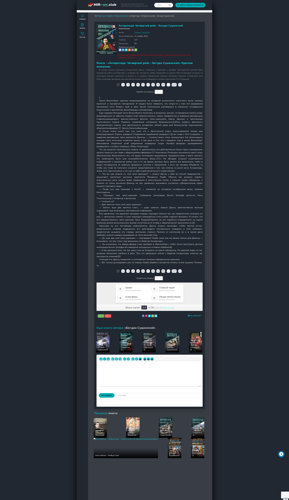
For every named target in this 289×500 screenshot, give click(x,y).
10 (163, 84)
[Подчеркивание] (108, 358)
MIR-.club (105, 4)
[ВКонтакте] (123, 50)
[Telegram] (120, 50)
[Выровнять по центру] (116, 358)
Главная (82, 19)
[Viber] (132, 50)
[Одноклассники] (129, 50)
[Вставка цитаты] (144, 358)
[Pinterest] (146, 316)
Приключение (124, 29)
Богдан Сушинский (142, 32)
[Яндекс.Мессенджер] (126, 50)
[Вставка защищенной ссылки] (140, 358)
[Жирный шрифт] (101, 358)
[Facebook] (143, 316)
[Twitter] (149, 316)
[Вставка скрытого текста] (152, 358)
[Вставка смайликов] (133, 358)
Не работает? (196, 315)
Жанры (82, 28)
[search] (169, 5)
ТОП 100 (82, 37)
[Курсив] (104, 358)
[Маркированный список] (124, 358)
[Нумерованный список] (128, 358)
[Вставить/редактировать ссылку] (136, 358)
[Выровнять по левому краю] (112, 358)
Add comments (106, 395)
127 (174, 84)
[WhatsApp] (135, 50)
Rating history (167, 308)
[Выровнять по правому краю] (120, 358)
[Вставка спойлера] (148, 358)
